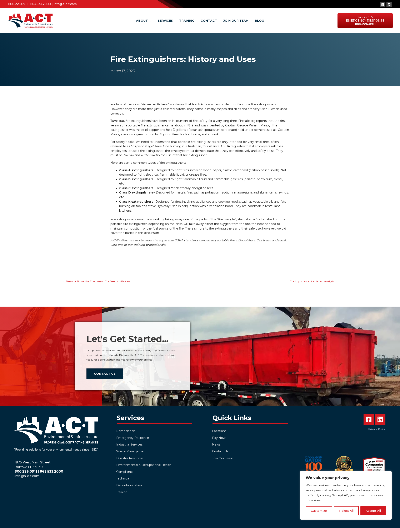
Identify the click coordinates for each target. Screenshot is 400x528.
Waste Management (131, 451)
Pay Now (218, 438)
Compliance (125, 472)
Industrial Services (129, 444)
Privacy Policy (376, 429)
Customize (319, 511)
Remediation (125, 431)
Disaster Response (130, 458)
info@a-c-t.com (65, 4)
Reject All (346, 511)
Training (122, 492)
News (216, 444)
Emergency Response (132, 438)
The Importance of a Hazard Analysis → (313, 281)
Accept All (373, 511)
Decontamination (129, 485)
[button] (382, 4)
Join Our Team (222, 458)
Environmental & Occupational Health (143, 465)
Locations (219, 431)
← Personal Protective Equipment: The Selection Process (96, 281)
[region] (346, 495)
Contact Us (220, 451)
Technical (123, 478)
